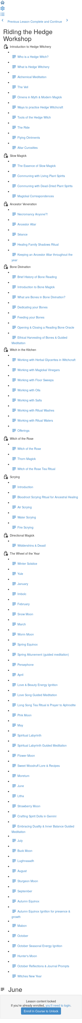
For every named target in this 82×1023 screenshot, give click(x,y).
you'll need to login (58, 1005)
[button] (2, 4)
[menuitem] (2, 10)
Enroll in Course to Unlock (41, 1011)
